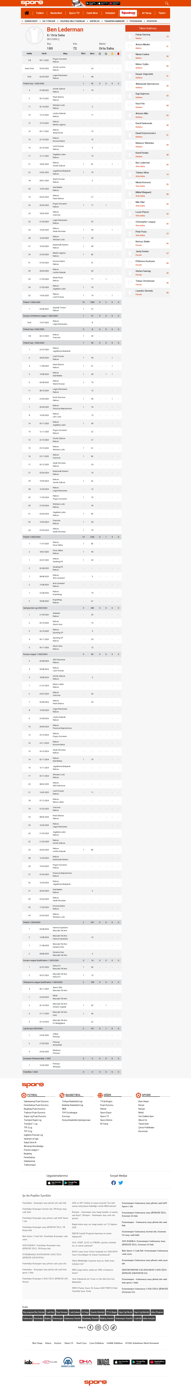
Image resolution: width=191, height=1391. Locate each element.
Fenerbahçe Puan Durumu (36, 1105)
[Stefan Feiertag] (130, 273)
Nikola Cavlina (142, 56)
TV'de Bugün (106, 1101)
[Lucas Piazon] (130, 213)
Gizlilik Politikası (115, 1343)
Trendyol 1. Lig (30, 1124)
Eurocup (66, 1116)
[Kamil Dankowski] (130, 125)
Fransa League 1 (31, 1150)
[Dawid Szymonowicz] (130, 135)
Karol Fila (140, 105)
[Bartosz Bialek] (130, 243)
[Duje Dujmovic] (130, 95)
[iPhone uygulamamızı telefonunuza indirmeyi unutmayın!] (103, 3)
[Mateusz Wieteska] (130, 144)
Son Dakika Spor (146, 1116)
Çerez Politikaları (146, 1127)
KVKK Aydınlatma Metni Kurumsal (142, 1343)
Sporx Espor (106, 1112)
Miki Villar (140, 204)
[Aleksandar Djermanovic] (130, 85)
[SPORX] (95, 1383)
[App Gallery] (157, 1362)
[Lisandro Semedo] (130, 292)
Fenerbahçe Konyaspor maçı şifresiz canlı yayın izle (44, 1263)
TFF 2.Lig (28, 1127)
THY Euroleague (69, 1112)
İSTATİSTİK (152, 21)
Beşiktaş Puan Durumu (34, 1109)
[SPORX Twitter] (106, 1327)
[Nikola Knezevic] (130, 184)
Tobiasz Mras (142, 174)
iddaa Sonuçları (149, 1318)
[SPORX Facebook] (90, 1327)
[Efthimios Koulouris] (130, 263)
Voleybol (110, 13)
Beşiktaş (28, 1153)
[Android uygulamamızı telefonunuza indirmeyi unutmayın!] (91, 3)
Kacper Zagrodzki (144, 76)
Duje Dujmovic (142, 95)
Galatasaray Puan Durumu (36, 1101)
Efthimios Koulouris (145, 263)
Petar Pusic (141, 233)
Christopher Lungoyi (145, 223)
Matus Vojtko (142, 66)
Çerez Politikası (97, 1343)
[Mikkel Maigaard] (130, 194)
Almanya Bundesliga (33, 1146)
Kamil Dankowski (144, 125)
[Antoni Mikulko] (130, 46)
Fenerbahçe (29, 1157)
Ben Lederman (143, 164)
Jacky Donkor (142, 253)
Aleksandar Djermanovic (147, 86)
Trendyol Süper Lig (32, 1120)
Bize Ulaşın (143, 1101)
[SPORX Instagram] (98, 1327)
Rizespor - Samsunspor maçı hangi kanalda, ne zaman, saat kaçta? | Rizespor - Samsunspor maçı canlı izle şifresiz (95, 1215)
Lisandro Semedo (144, 292)
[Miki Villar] (130, 204)
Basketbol (56, 13)
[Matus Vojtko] (130, 66)
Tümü (161, 13)
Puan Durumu (106, 1105)
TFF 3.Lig (28, 1131)
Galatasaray (29, 1161)
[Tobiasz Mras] (130, 174)
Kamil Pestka (142, 155)
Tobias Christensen (145, 283)
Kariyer (141, 1109)
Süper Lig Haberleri (141, 1312)
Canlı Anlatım (74, 1312)
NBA (64, 1109)
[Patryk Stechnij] (130, 36)
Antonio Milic (142, 115)
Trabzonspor (30, 1165)
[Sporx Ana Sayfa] (46, 3)
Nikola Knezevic (143, 184)
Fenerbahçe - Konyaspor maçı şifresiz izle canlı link (44, 1203)
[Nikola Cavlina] (130, 56)
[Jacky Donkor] (130, 253)
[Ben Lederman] (130, 164)
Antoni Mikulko (143, 46)
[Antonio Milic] (130, 115)
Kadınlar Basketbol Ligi (72, 1105)
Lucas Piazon (142, 214)
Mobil (141, 1112)
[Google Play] (139, 1362)
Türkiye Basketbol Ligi (72, 1101)
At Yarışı (146, 13)
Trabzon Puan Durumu (34, 1112)
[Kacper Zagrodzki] (130, 76)
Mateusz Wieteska (145, 145)
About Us (142, 1120)
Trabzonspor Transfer (123, 1318)
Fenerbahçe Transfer (90, 1318)
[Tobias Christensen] (130, 282)
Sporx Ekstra (106, 1120)
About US (68, 1343)
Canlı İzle (137, 1318)
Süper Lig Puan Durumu (35, 1116)
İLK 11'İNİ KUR (49, 21)
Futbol (39, 13)
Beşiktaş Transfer (107, 1318)
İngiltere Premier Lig (33, 1135)
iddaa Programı (157, 1312)
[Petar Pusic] (130, 233)
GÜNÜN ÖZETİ (31, 21)
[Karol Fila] (130, 105)
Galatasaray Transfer (72, 1318)
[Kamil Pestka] (130, 154)
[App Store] (121, 1362)
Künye (141, 1105)
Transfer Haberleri (97, 1312)
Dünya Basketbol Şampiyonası (76, 1120)
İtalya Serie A (30, 1142)
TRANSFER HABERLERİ (114, 21)
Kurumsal (142, 1131)
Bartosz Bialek (143, 243)
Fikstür (103, 1109)
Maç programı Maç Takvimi (33, 1312)
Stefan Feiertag (143, 273)
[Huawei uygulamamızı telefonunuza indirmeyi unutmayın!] (114, 3)
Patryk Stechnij (143, 36)
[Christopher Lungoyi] (130, 223)
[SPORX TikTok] (113, 1327)
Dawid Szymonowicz (146, 135)
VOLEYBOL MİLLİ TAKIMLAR (72, 21)
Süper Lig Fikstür (125, 1312)
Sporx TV (74, 13)
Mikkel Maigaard (143, 194)
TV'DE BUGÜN (136, 21)
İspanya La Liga (31, 1139)
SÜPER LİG (94, 21)
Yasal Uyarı (143, 1124)
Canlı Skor (92, 13)
